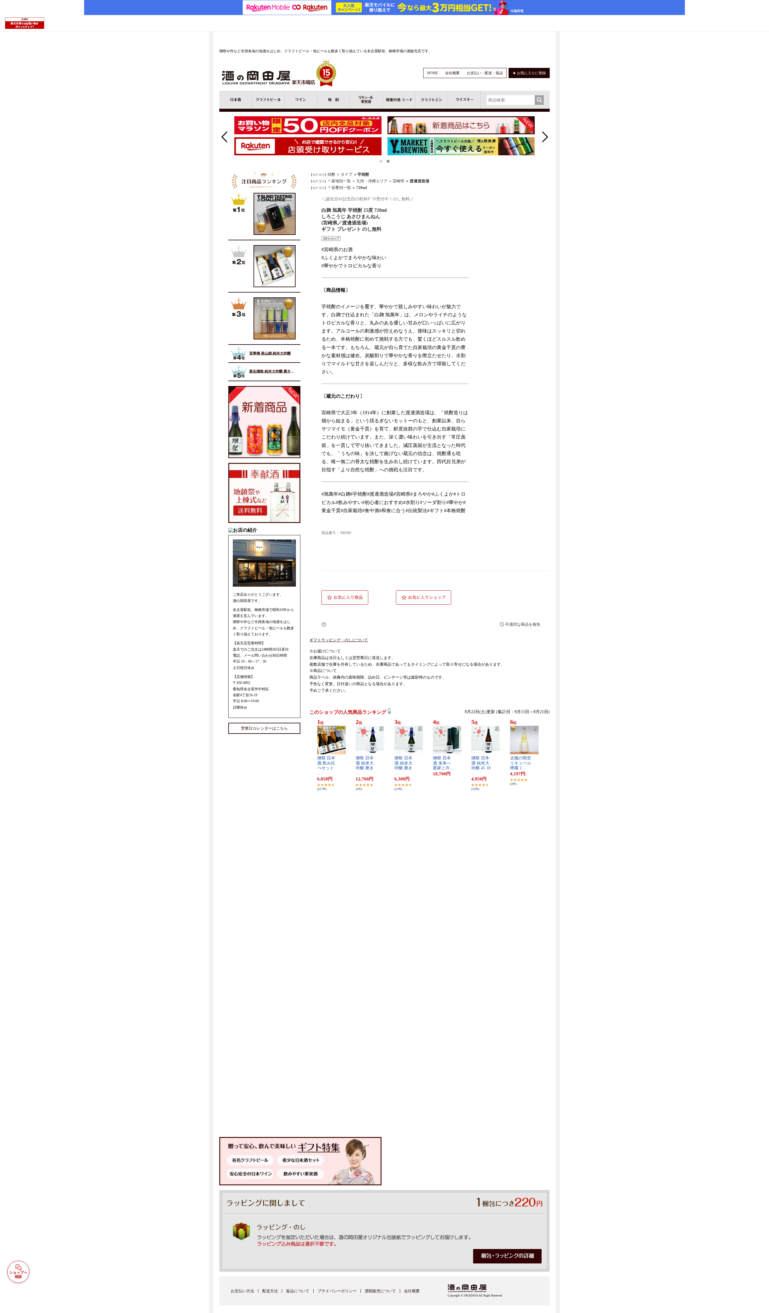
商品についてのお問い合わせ (395, 624)
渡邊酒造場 (419, 181)
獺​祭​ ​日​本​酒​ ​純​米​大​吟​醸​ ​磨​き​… (365, 765)
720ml (361, 187)
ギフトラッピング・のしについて (338, 640)
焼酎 (331, 174)
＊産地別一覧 (339, 181)
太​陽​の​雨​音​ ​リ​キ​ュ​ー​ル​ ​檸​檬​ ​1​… (520, 763)
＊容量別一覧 (339, 187)
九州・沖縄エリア (372, 181)
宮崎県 (398, 181)
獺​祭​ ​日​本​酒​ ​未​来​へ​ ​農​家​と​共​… (443, 763)
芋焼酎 (363, 174)
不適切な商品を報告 (522, 624)
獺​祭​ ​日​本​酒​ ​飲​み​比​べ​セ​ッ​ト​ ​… (326, 765)
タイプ (346, 174)
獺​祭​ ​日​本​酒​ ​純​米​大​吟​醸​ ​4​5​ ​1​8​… (481, 765)
